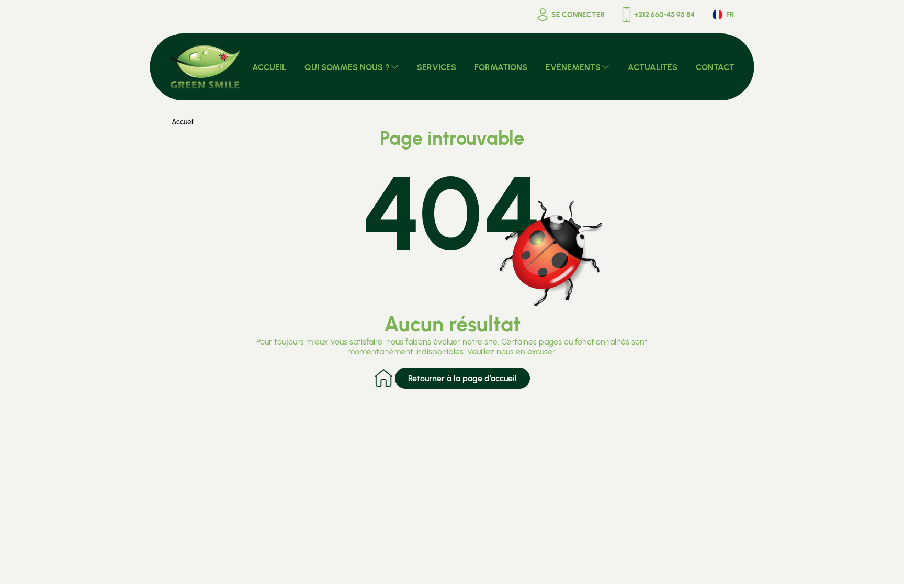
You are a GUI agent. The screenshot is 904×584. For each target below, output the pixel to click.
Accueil (183, 122)
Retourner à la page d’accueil (462, 378)
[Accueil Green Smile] (205, 67)
